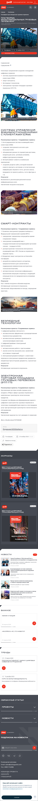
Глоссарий (6, 776)
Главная (3, 12)
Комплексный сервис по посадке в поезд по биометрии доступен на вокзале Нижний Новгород (23, 592)
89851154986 (9, 767)
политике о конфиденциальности (12, 789)
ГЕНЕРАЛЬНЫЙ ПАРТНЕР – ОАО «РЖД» (25, 3)
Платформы (11, 12)
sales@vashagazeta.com (13, 764)
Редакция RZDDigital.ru (13, 429)
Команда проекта (9, 771)
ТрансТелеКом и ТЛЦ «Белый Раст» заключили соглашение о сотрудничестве (23, 559)
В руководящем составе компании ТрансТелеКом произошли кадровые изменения (22, 570)
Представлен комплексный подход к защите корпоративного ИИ (21, 581)
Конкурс (5, 774)
